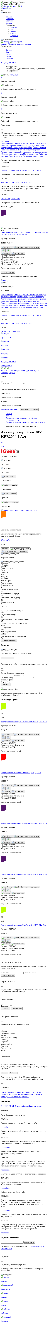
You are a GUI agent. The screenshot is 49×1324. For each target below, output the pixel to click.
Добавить (13, 1073)
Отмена (4, 1073)
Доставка (9, 21)
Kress (22, 170)
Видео (13, 31)
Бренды (13, 27)
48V (21, 182)
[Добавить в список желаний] (3, 250)
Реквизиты (30, 1094)
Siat (33, 170)
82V (25, 182)
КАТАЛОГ (5, 141)
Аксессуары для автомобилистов (14, 152)
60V (18, 182)
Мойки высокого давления (12, 154)
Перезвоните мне (8, 975)
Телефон (4, 1006)
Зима (18, 199)
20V (6, 182)
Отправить (6, 684)
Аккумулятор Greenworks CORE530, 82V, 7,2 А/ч (21, 773)
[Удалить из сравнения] (18, 253)
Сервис (13, 34)
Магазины (10, 19)
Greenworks (5, 170)
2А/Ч (3, 540)
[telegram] (14, 6)
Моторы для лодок (30, 154)
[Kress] (10, 452)
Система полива (15, 156)
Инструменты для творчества (29, 150)
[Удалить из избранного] (9, 485)
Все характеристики (9, 640)
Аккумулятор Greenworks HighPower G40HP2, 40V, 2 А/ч (24, 874)
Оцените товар (7, 678)
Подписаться (29, 1242)
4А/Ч (7, 540)
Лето (8, 199)
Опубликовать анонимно (14, 673)
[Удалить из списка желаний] (8, 250)
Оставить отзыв (7, 658)
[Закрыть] (2, 381)
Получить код (17, 1008)
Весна (3, 199)
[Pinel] (6, 8)
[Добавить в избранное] (8, 476)
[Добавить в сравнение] (6, 253)
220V (30, 182)
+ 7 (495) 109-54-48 (8, 63)
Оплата (9, 23)
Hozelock (28, 170)
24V (10, 182)
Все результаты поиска (10, 409)
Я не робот (5, 682)
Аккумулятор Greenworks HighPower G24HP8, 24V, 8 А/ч (24, 925)
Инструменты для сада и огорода (30, 146)
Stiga (17, 170)
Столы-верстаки (39, 148)
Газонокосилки (7, 143)
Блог (12, 29)
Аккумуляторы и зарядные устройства (16, 148)
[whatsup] (5, 6)
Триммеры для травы (22, 143)
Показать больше (8, 272)
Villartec (38, 170)
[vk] (20, 6)
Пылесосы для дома (9, 150)
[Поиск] (24, 383)
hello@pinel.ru (6, 366)
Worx (13, 170)
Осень (13, 199)
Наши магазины (35, 1106)
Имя (2, 670)
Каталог (9, 17)
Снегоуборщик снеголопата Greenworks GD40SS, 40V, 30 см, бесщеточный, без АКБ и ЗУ (24, 233)
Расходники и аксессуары (33, 156)
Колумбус (14, 75)
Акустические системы (37, 152)
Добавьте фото (7, 680)
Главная (4, 1092)
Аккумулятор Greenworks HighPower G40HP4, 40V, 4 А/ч (24, 823)
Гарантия (14, 36)
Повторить (5, 1008)
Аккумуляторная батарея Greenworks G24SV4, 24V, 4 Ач (24, 722)
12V (2, 182)
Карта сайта (24, 1097)
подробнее (5, 1127)
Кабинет (12, 1094)
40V (14, 182)
